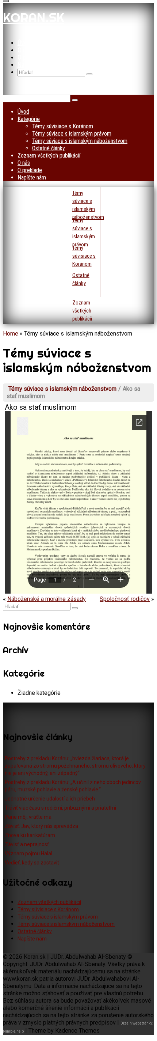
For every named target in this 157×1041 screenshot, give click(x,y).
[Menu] (6, 1)
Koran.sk (33, 17)
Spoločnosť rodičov (125, 598)
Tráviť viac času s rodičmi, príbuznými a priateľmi (60, 808)
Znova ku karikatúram (30, 835)
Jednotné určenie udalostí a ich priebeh (50, 799)
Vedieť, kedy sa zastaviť (32, 863)
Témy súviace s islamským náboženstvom (62, 388)
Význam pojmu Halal (28, 853)
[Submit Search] (89, 74)
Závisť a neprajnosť (27, 844)
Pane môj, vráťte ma (28, 817)
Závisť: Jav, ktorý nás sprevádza (41, 826)
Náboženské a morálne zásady (46, 598)
